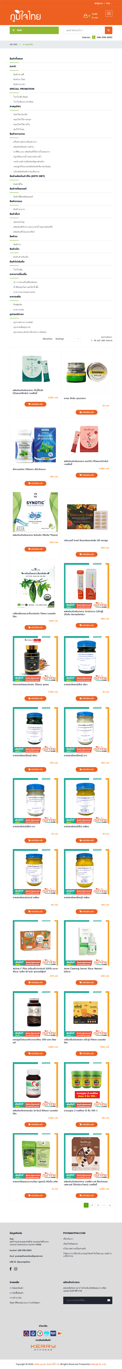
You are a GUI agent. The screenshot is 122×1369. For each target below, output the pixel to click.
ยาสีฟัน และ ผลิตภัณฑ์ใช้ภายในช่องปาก (31, 152)
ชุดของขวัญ (18, 222)
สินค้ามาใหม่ (19, 79)
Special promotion (22, 89)
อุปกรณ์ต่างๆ (17, 314)
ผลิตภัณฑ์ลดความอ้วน (23, 147)
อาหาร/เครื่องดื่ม (18, 274)
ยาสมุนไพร (15, 106)
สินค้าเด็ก (14, 249)
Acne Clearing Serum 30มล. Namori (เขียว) (83, 970)
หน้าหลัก (14, 44)
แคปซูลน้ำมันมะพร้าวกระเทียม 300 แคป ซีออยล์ (34, 1041)
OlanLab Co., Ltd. (98, 1364)
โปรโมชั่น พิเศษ (20, 97)
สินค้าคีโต (18, 184)
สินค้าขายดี (18, 74)
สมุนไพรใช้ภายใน (21, 124)
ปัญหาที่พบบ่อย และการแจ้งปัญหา (25, 1302)
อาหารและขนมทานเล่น (24, 292)
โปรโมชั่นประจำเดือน (23, 102)
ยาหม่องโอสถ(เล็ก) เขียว (76, 684)
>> (110, 1205)
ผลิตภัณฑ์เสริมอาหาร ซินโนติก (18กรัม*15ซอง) (35, 535)
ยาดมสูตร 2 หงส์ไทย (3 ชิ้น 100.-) (80, 1110)
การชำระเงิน (16, 1298)
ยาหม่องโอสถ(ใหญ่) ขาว (75, 755)
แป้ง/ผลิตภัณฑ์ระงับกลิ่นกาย (26, 171)
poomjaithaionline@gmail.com (29, 1256)
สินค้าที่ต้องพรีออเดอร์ (23, 196)
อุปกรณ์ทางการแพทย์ (23, 322)
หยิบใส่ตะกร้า (36, 404)
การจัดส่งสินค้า (17, 1288)
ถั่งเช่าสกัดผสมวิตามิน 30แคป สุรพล (31, 684)
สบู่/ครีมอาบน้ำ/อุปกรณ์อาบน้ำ (27, 156)
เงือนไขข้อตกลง (70, 1244)
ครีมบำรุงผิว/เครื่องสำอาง (25, 142)
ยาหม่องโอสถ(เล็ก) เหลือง (76, 826)
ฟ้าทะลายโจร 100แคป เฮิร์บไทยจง (29, 469)
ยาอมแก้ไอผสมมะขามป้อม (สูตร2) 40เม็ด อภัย (35, 1181)
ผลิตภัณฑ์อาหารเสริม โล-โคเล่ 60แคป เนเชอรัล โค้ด (35, 1112)
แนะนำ (13, 66)
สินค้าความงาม (17, 134)
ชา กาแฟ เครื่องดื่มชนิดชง (25, 282)
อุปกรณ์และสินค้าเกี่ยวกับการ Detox (29, 332)
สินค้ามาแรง (16, 201)
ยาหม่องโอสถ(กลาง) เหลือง (26, 897)
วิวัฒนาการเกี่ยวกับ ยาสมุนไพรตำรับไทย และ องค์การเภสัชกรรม (87, 1255)
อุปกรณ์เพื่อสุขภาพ (21, 327)
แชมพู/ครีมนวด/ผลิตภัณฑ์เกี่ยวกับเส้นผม (32, 166)
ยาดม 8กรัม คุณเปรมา (75, 398)
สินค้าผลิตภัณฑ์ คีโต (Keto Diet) (27, 176)
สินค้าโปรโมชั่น (17, 261)
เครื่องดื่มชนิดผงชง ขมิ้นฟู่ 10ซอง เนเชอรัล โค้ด (85, 1041)
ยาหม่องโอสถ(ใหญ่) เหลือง (77, 897)
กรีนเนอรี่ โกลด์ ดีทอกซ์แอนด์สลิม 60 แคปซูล (86, 540)
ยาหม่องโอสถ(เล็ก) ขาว (24, 826)
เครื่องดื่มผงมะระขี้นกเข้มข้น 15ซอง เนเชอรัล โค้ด (34, 615)
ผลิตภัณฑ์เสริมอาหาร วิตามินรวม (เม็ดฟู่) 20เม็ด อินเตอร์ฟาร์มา (83, 613)
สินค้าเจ (13, 236)
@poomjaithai (23, 1262)
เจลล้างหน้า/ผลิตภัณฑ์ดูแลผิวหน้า (29, 161)
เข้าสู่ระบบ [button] (98, 3)
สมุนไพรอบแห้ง (20, 114)
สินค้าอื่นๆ (15, 214)
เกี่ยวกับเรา (68, 1239)
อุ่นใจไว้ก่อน (18, 129)
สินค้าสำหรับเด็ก (20, 257)
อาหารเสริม (15, 296)
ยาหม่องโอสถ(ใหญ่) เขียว (25, 755)
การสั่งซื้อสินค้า (17, 1293)
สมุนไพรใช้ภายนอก (22, 119)
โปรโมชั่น (18, 269)
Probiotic (17, 304)
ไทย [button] (109, 3)
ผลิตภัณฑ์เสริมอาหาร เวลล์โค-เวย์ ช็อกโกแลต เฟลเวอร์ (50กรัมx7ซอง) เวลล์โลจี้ (86, 1183)
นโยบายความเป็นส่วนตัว (74, 1248)
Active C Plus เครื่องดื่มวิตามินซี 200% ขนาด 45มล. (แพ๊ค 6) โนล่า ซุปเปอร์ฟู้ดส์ (35, 970)
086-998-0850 (25, 1250)
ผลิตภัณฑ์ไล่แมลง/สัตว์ (24, 232)
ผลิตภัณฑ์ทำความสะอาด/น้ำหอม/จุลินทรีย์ (33, 227)
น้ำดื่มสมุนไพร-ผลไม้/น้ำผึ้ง (25, 287)
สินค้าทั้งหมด (16, 58)
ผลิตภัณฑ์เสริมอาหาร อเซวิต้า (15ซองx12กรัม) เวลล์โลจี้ (86, 463)
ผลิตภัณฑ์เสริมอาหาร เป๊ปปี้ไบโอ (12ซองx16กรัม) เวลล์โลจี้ (28, 392)
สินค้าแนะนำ (19, 84)
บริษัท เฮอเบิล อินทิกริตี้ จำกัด (47, 1364)
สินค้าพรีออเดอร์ (18, 188)
